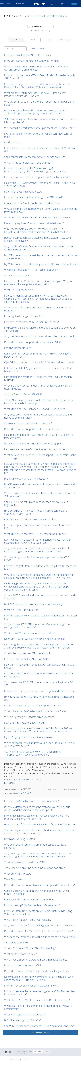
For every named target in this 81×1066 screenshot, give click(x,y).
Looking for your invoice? (18, 347)
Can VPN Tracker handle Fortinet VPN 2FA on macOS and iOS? (39, 1025)
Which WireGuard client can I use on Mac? (27, 162)
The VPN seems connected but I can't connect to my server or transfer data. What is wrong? (38, 401)
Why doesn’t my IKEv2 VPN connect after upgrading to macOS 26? (38, 684)
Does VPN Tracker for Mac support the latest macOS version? (38, 931)
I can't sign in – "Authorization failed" (24, 722)
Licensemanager (46, 31)
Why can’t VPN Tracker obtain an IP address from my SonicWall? (39, 336)
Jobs (13, 1059)
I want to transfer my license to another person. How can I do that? (38, 135)
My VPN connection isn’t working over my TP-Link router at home (40, 263)
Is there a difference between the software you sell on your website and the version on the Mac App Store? (37, 808)
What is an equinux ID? (17, 275)
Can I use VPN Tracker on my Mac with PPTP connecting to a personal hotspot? (38, 355)
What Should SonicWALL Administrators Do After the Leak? (37, 1000)
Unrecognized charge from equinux (24, 316)
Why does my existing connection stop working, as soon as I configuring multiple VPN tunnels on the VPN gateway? (37, 855)
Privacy (35, 1059)
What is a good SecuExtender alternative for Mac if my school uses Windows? (38, 387)
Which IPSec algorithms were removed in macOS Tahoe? (35, 959)
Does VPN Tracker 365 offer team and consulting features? (37, 971)
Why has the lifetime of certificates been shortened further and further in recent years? (39, 248)
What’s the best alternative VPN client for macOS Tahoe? (35, 533)
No (29, 789)
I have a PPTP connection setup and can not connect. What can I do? (40, 150)
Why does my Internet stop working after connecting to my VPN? (40, 936)
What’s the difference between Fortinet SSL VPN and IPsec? (37, 217)
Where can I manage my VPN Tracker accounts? (31, 269)
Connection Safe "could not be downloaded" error (32, 202)
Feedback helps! (13, 142)
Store (64, 4)
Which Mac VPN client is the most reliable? (27, 919)
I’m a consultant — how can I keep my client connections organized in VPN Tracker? (35, 512)
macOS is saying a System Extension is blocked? (30, 519)
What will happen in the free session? (24, 1014)
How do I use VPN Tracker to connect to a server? (31, 801)
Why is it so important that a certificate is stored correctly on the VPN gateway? (40, 495)
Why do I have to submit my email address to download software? (35, 846)
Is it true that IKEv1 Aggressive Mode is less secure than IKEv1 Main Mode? (38, 369)
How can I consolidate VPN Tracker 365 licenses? (31, 321)
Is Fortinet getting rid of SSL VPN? (22, 1020)
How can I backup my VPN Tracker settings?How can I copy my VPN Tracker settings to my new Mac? (36, 170)
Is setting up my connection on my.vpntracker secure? (34, 705)
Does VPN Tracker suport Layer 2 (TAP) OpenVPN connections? (39, 884)
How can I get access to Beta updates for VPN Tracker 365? (37, 177)
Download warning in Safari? (20, 838)
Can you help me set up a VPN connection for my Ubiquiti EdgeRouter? (36, 503)
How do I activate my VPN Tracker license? (27, 55)
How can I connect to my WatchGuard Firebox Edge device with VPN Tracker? (39, 77)
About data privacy (21, 1053)
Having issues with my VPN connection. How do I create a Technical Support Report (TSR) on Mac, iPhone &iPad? (36, 112)
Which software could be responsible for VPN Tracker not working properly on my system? (36, 68)
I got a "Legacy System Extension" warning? (28, 737)
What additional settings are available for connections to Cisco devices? (38, 309)
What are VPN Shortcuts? (18, 873)
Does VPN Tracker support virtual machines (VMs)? (32, 342)
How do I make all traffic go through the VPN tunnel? (33, 197)
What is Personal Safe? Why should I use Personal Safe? (35, 711)
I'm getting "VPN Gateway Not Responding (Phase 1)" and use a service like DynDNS (39, 184)
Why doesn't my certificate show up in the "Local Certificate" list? (39, 127)
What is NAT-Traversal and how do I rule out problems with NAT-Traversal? (40, 597)
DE (10, 1052)
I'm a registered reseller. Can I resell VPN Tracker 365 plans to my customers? (38, 436)
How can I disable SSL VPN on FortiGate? (26, 658)
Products (20, 4)
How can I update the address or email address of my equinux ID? (39, 527)
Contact (25, 1059)
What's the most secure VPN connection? (27, 653)
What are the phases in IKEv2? (21, 953)
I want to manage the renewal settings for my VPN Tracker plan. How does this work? (39, 993)
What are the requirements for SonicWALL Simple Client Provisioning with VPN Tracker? (35, 94)
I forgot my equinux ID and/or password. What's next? (34, 223)
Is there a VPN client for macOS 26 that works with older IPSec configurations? (38, 675)
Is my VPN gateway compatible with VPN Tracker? (31, 60)
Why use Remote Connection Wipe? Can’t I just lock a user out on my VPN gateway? (40, 210)
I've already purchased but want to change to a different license (39, 690)
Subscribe (47, 1051)
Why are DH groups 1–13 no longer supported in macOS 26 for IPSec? (39, 103)
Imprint (30, 1059)
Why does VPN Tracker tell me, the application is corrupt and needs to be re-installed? (38, 416)
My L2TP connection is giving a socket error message (33, 604)
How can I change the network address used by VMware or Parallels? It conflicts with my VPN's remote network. (37, 85)
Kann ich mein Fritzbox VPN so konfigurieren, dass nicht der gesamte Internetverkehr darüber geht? (37, 541)
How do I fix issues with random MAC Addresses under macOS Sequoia (39, 666)
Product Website (35, 31)
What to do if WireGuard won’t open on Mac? (29, 633)
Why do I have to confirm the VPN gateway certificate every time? (40, 925)
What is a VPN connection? (19, 289)
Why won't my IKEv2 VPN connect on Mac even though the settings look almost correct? (37, 626)
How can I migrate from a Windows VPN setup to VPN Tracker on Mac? (40, 567)
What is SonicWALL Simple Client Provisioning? (30, 948)
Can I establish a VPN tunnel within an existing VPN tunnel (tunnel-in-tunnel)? (36, 892)
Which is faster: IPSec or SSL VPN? (23, 394)
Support (52, 4)
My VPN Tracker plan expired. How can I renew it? (31, 985)
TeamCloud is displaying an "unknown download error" (34, 867)
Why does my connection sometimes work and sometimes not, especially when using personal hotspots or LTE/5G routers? (39, 576)
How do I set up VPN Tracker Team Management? (32, 905)
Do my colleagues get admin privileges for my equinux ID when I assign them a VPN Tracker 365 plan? (40, 978)
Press (16, 1059)
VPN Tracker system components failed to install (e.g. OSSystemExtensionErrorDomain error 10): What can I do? (37, 230)
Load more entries (40, 1032)
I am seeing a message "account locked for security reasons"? (38, 449)
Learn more (9, 782)
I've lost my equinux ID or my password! (26, 478)
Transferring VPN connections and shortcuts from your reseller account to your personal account (39, 832)
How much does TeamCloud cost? (23, 191)
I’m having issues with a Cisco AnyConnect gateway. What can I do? (39, 698)
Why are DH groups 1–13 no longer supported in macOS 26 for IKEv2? (39, 559)
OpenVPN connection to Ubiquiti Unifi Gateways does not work (39, 362)
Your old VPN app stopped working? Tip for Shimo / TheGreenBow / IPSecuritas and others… (32, 753)
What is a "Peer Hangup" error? (21, 609)
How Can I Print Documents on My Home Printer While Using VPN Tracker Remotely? (38, 912)
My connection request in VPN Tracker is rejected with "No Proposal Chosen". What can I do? (36, 817)
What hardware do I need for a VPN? (24, 862)
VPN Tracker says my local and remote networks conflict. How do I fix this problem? (40, 121)
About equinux (5, 4)
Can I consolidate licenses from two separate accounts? (35, 156)
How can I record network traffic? (22, 965)
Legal (20, 1059)
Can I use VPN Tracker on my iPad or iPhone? (29, 899)
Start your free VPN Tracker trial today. (22, 779)
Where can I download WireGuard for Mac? (28, 423)
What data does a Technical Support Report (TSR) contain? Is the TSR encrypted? (40, 456)
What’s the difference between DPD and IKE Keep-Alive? (35, 408)
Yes (25, 789)
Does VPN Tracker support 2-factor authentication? (32, 429)
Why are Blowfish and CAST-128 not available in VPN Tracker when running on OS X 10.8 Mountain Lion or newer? (38, 550)
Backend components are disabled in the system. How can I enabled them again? (37, 239)
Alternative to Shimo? (16, 942)
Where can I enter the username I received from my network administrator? (38, 1007)
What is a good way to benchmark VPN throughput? (33, 443)
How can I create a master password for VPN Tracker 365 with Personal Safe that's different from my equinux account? (39, 730)
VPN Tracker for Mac (10, 759)
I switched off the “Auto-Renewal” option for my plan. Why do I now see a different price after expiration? (38, 283)
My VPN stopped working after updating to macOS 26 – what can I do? (40, 617)
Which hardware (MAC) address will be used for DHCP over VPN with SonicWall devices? (39, 744)
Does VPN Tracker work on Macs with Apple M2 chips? (34, 638)
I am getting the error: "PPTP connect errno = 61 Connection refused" (38, 378)
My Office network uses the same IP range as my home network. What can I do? (40, 486)
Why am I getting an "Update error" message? (29, 716)
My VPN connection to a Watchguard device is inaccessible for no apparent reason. (40, 257)
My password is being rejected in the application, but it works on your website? (40, 329)
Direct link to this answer (70, 789)
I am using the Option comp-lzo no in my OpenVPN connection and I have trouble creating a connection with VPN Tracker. (39, 646)
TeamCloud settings (15, 879)
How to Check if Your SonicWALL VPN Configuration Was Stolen (39, 824)
